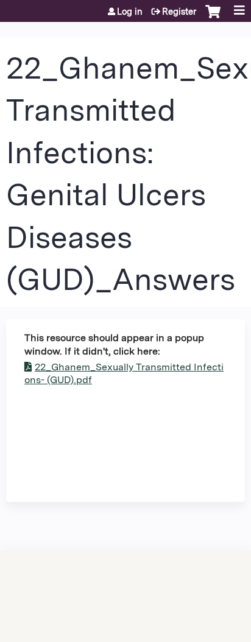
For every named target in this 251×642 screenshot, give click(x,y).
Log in (130, 11)
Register (179, 11)
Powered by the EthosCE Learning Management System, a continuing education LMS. (201, 584)
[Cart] (213, 17)
